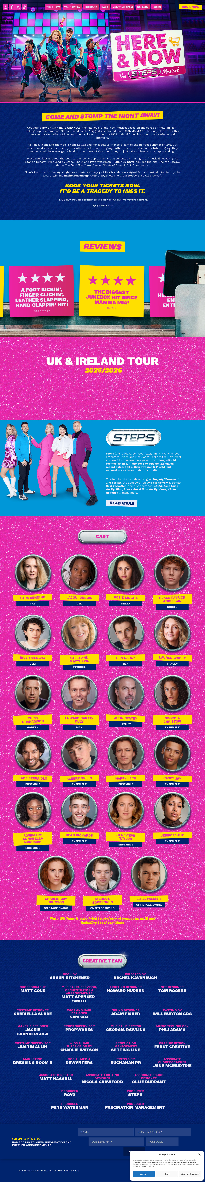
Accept (143, 1174)
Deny (167, 1174)
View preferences (190, 1174)
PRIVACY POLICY (71, 1170)
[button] (199, 1154)
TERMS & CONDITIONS (51, 1170)
